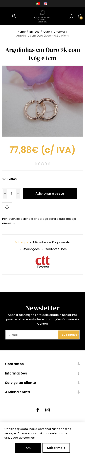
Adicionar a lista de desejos (7, 207)
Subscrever (70, 335)
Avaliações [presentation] (31, 249)
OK (28, 448)
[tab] (21, 242)
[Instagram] (47, 410)
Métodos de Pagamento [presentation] (51, 242)
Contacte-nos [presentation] (56, 249)
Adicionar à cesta (50, 193)
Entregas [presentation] (21, 242)
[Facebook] (37, 410)
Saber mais (56, 448)
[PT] (37, 3)
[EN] (45, 3)
